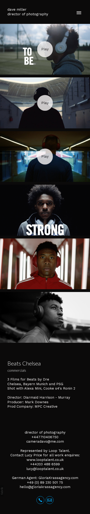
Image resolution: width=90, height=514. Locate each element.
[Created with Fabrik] (2, 490)
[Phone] (40, 500)
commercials (16, 370)
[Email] (50, 500)
